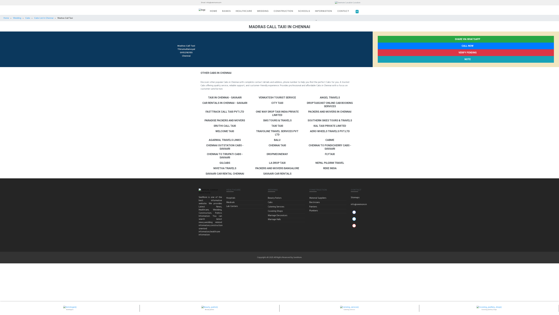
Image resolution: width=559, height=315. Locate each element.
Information (323, 11)
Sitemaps (355, 197)
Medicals (230, 202)
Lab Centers (232, 206)
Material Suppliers (317, 198)
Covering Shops (275, 211)
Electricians (314, 202)
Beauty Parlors (275, 198)
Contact (343, 11)
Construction (283, 11)
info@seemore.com (213, 2)
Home (213, 11)
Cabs (270, 202)
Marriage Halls (274, 219)
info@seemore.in (359, 204)
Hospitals (230, 198)
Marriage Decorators (277, 215)
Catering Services (276, 206)
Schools (304, 11)
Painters (313, 206)
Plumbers (313, 210)
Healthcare (244, 11)
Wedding (263, 11)
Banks (226, 11)
